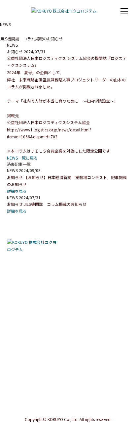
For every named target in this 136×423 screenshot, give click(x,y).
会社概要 (18, 369)
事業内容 (15, 257)
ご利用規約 (41, 410)
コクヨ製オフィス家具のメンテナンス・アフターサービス (36, 327)
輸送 (14, 285)
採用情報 (79, 271)
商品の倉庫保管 (23, 275)
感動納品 (18, 266)
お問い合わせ (84, 285)
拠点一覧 (18, 378)
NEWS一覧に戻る (22, 158)
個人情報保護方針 (13, 410)
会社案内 (15, 359)
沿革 (14, 387)
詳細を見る (17, 191)
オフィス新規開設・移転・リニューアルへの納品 (36, 297)
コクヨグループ (23, 397)
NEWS (77, 257)
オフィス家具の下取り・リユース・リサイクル (36, 342)
